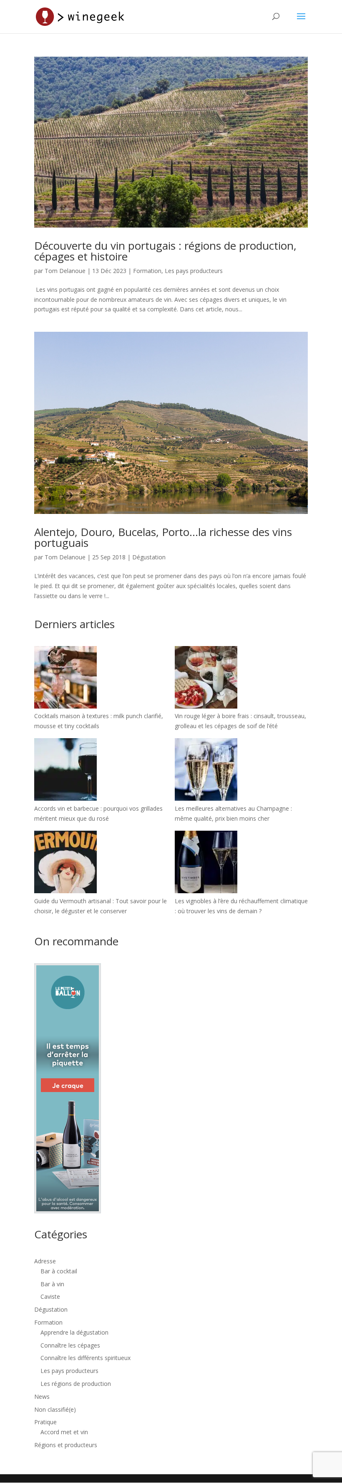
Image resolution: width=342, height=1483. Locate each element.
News (42, 1396)
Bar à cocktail (58, 1271)
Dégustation (149, 557)
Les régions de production (75, 1384)
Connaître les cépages (70, 1345)
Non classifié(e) (55, 1409)
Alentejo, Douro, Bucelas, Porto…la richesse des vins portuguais (163, 537)
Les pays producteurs (194, 271)
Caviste (50, 1296)
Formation (147, 271)
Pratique (45, 1422)
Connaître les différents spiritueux (85, 1358)
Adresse (45, 1261)
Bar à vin (52, 1284)
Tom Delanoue (65, 271)
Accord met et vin (64, 1432)
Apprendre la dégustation (74, 1332)
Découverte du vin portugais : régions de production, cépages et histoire (165, 251)
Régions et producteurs (65, 1445)
